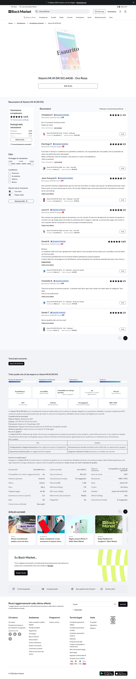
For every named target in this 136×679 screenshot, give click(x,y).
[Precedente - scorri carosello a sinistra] (120, 511)
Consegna (32, 634)
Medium (93, 628)
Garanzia (73, 639)
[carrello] (125, 11)
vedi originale (58, 128)
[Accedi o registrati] (120, 11)
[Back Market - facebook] (19, 634)
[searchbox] (64, 11)
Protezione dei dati (76, 642)
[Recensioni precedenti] (120, 338)
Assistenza (112, 12)
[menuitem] (43, 17)
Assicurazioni (33, 640)
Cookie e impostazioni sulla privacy (77, 645)
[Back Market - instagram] (10, 634)
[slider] (10, 163)
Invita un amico (54, 622)
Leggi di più (46, 262)
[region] (68, 530)
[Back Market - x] (10, 639)
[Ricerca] (36, 11)
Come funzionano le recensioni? (21, 144)
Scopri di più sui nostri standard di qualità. (81, 463)
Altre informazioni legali (77, 649)
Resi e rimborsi (34, 637)
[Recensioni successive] (125, 338)
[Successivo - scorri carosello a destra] (125, 511)
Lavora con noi (13, 631)
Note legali (73, 652)
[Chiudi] (133, 2)
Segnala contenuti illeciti (78, 655)
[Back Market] (19, 11)
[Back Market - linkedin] (15, 634)
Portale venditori (34, 628)
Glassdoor (93, 625)
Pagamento (33, 631)
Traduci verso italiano (47, 193)
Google (50, 566)
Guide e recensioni (35, 646)
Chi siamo (11, 622)
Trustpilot (93, 622)
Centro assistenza (35, 643)
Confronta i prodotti (35, 648)
